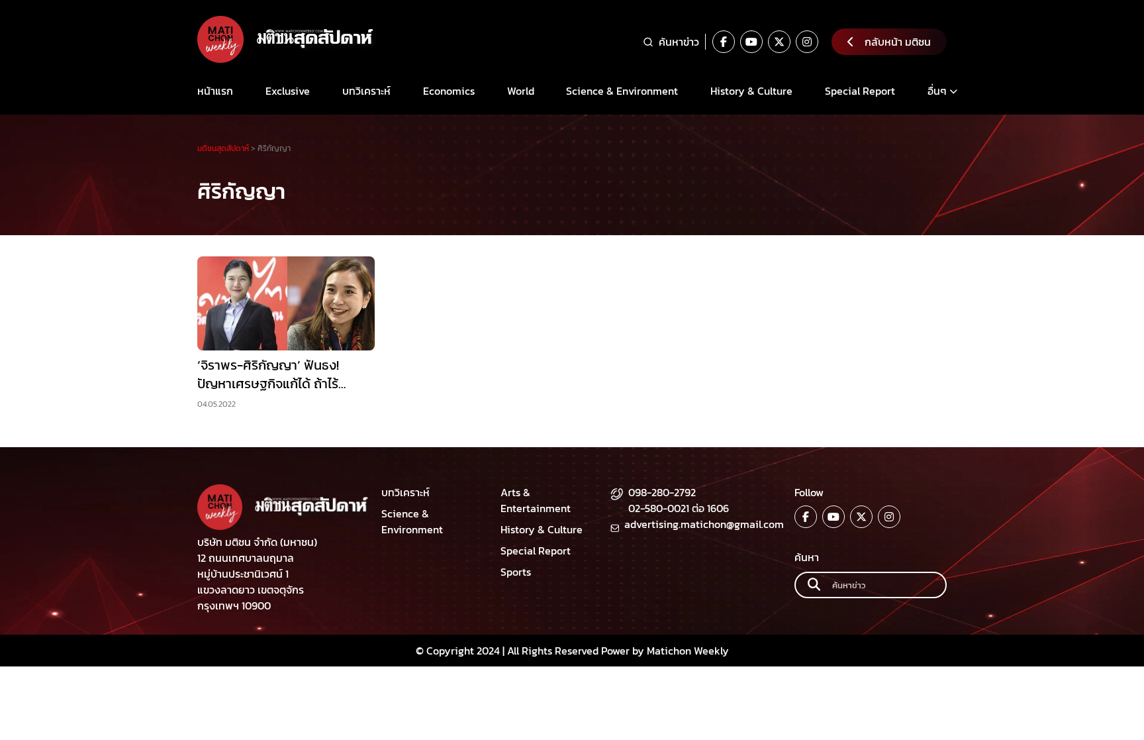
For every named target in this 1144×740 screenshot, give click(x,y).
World (520, 91)
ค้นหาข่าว (679, 42)
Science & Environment (622, 91)
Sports (516, 572)
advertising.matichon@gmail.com (704, 524)
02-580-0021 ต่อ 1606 (678, 508)
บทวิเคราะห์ (366, 91)
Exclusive (287, 91)
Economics (449, 91)
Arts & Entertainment (536, 500)
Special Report (860, 91)
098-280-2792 (662, 492)
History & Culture (751, 91)
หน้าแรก (215, 91)
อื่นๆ (937, 91)
